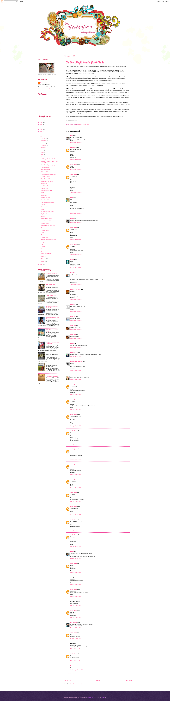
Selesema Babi (44, 171)
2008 (41, 264)
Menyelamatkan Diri (45, 220)
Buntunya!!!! (44, 195)
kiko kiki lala (73, 622)
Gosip (42, 232)
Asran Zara (73, 325)
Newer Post (67, 680)
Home (98, 680)
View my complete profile (44, 88)
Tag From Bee (44, 213)
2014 (41, 124)
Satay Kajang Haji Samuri (47, 181)
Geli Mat (43, 246)
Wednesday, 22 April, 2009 (76, 670)
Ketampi (43, 204)
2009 (41, 136)
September (43, 145)
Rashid (72, 551)
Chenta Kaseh (44, 227)
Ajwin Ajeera (40, 5)
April (42, 157)
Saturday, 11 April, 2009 (75, 142)
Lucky (42, 242)
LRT (42, 251)
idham (72, 343)
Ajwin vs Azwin (44, 188)
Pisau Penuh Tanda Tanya (47, 211)
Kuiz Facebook (44, 192)
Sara (42, 249)
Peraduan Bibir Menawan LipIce (48, 174)
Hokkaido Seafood (45, 167)
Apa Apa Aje (44, 183)
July (42, 150)
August (43, 147)
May (42, 154)
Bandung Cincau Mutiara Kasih (48, 239)
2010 (41, 134)
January (43, 261)
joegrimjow (73, 147)
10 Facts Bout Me (45, 176)
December (43, 138)
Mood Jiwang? (44, 185)
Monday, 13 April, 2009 (75, 627)
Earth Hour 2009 (45, 200)
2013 (41, 127)
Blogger (103, 697)
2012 (41, 129)
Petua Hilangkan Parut (46, 190)
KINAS (72, 218)
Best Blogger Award (45, 169)
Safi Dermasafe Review (51, 273)
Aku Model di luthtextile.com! (48, 202)
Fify (42, 244)
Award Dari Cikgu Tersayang (48, 164)
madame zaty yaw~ (75, 289)
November (43, 140)
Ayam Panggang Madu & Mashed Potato (52, 307)
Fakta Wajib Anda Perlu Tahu (85, 62)
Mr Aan (72, 259)
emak (71, 135)
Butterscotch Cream (46, 206)
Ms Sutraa (72, 375)
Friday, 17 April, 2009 (75, 648)
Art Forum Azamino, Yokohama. (51, 285)
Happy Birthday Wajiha (46, 218)
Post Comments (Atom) (76, 683)
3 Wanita (43, 216)
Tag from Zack (44, 237)
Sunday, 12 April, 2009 (75, 356)
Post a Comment (72, 673)
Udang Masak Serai (51, 295)
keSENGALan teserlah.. (76, 361)
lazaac (72, 665)
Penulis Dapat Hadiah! (46, 253)
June (42, 152)
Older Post (128, 680)
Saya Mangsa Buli (45, 178)
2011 (41, 131)
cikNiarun (72, 304)
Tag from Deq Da (45, 230)
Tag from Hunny (45, 234)
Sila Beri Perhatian (45, 197)
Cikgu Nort (73, 316)
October (43, 143)
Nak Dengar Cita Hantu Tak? (48, 158)
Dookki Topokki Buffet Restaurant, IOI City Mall (52, 375)
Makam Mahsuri (50, 364)
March (42, 256)
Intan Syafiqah (74, 352)
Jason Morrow (91, 697)
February (43, 258)
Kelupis (42, 209)
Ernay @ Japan (45, 223)
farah (71, 197)
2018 (41, 122)
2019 (41, 120)
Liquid (72, 272)
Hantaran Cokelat (50, 353)
